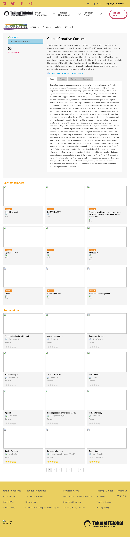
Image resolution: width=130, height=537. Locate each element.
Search (70, 27)
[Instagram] (30, 3)
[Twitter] (13, 3)
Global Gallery (15, 27)
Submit (58, 27)
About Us (100, 496)
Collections (34, 27)
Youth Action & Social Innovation (77, 496)
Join (87, 4)
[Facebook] (21, 3)
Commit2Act (8, 502)
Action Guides (9, 496)
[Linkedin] (4, 3)
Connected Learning (72, 502)
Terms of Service (103, 502)
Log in (95, 4)
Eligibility (73, 79)
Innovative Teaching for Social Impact (42, 508)
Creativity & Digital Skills (74, 508)
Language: (110, 4)
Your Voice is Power (34, 496)
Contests (47, 27)
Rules (52, 79)
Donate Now (116, 13)
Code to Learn (31, 502)
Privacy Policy (102, 508)
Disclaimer (87, 79)
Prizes (62, 79)
